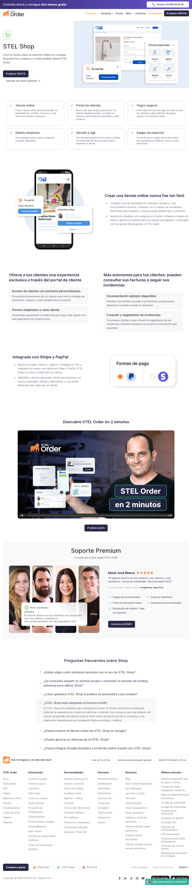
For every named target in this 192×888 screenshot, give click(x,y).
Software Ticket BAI (75, 832)
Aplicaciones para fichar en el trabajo (174, 854)
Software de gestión (172, 818)
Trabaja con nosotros (162, 867)
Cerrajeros (103, 807)
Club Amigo (34, 793)
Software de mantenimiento (169, 828)
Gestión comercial (74, 783)
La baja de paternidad (173, 802)
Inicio (6, 778)
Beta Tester (34, 831)
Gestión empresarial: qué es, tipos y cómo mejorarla (174, 780)
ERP (5, 788)
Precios (7, 803)
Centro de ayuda (37, 778)
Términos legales (138, 867)
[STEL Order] (13, 13)
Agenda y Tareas (73, 798)
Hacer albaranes (134, 812)
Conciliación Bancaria (75, 827)
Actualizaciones (11, 807)
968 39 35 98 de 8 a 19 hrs (172, 760)
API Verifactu (71, 817)
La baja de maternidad (173, 806)
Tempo (7, 793)
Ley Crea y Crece (135, 793)
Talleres (7, 817)
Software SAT (169, 822)
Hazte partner (36, 803)
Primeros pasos (36, 783)
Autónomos (104, 817)
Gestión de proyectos (76, 778)
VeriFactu (130, 798)
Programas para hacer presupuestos (173, 840)
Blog (127, 778)
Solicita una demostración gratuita (134, 760)
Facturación (9, 783)
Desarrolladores (37, 826)
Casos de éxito (11, 812)
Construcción (105, 798)
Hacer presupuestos (136, 807)
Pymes (101, 822)
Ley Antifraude (133, 788)
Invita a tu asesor (38, 798)
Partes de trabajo (73, 788)
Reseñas (7, 822)
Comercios (103, 803)
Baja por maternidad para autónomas (175, 796)
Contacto (140, 13)
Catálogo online (72, 793)
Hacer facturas (133, 803)
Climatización (105, 783)
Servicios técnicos (108, 778)
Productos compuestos (77, 822)
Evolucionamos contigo (41, 821)
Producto (91, 13)
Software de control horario (172, 847)
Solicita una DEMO (121, 624)
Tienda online (105, 812)
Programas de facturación (169, 812)
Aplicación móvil (12, 798)
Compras (69, 803)
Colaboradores (36, 816)
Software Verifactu (74, 812)
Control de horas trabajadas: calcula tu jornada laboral (172, 788)
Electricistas (104, 793)
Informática (104, 788)
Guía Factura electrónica (138, 783)
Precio (119, 13)
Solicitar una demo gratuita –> (23, 80)
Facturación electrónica (77, 807)
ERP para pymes (170, 834)
